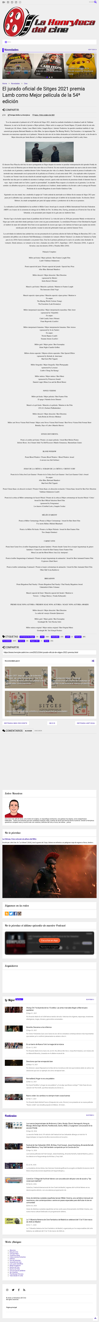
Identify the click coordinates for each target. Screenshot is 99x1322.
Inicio (52, 723)
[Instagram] (20, 2)
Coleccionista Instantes (18, 1257)
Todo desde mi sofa (16, 1276)
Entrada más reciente (15, 723)
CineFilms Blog (15, 1255)
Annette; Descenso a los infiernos (39, 1027)
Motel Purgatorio (15, 1265)
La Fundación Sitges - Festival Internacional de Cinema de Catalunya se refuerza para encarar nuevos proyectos (72, 680)
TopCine (18, 999)
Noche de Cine (14, 1267)
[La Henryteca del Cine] (49, 36)
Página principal (11, 1307)
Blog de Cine (14, 1252)
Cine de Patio (14, 1253)
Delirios (12, 1259)
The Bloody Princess (16, 1274)
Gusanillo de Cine (15, 1262)
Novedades (15, 83)
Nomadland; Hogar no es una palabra (40, 1079)
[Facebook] (8, 2)
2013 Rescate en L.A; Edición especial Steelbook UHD (18, 71)
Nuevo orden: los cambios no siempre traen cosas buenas (48, 1096)
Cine (25, 83)
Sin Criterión (14, 1272)
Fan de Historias (15, 1260)
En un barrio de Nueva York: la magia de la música (45, 1044)
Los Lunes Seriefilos (16, 1264)
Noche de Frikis (15, 1269)
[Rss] (16, 2)
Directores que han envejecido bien (39, 1061)
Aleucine (13, 1250)
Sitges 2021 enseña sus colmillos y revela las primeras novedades (37, 711)
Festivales (11, 1115)
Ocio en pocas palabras (17, 1270)
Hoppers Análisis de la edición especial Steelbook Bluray (80, 71)
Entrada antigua (86, 723)
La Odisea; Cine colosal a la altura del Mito (19, 839)
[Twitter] (12, 2)
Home (4, 83)
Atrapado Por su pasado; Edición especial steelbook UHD (49, 71)
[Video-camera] (3, 2)
